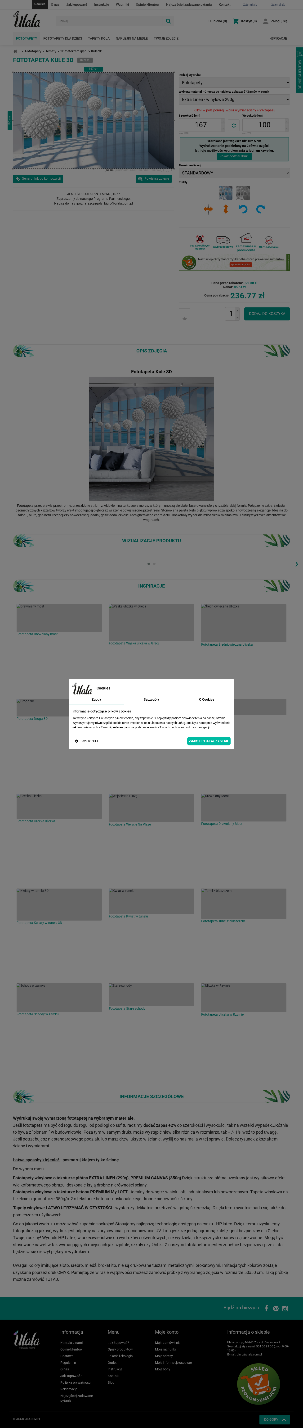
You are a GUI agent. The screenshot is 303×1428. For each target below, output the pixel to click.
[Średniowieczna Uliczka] (243, 623)
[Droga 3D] (59, 707)
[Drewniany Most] (243, 807)
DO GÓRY (271, 1419)
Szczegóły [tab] (151, 699)
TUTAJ (51, 1279)
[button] (223, 122)
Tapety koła (99, 38)
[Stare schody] (151, 994)
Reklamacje (68, 1389)
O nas (55, 4)
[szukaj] (168, 21)
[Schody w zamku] (59, 997)
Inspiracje (277, 38)
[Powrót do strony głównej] (15, 51)
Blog (111, 1382)
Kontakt (225, 4)
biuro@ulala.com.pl (249, 1354)
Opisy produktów (120, 1349)
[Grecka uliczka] (59, 806)
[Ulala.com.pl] (32, 19)
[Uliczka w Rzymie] (243, 997)
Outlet (112, 1362)
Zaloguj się (279, 21)
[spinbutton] (201, 125)
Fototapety (26, 38)
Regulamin (68, 1362)
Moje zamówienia (168, 1343)
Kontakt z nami (71, 1343)
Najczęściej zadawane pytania (189, 4)
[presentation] (297, 563)
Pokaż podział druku (234, 156)
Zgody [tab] (96, 699)
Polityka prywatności (75, 1382)
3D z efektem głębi (73, 51)
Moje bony (162, 1369)
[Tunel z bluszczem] (243, 904)
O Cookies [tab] (206, 699)
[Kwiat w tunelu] (151, 901)
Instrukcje (101, 4)
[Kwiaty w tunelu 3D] (59, 905)
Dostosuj (89, 741)
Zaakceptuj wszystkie (209, 741)
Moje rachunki (165, 1349)
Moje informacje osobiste (173, 1362)
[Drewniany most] (59, 618)
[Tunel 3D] (243, 707)
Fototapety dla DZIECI (62, 38)
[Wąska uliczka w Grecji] (151, 622)
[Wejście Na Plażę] (151, 808)
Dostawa (67, 1356)
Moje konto (166, 1332)
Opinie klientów (147, 4)
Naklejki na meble (132, 38)
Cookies (39, 4)
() (218, 21)
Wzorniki (122, 4)
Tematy (50, 51)
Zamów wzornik (258, 91)
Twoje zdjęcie (166, 38)
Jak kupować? (76, 4)
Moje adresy (164, 1356)
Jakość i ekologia (120, 1356)
